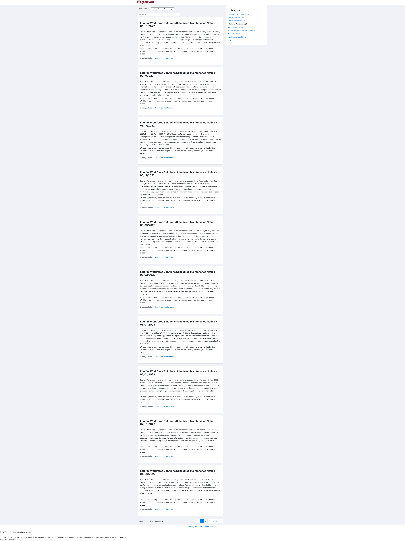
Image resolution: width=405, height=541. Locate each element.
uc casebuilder (234, 34)
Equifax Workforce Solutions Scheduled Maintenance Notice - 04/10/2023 (178, 423)
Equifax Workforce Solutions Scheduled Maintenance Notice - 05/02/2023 (178, 273)
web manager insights (237, 37)
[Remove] (171, 9)
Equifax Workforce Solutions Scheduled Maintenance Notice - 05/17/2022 (178, 124)
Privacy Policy (193, 526)
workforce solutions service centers (241, 30)
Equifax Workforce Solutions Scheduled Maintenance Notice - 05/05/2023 (178, 224)
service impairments (236, 21)
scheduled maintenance (238, 14)
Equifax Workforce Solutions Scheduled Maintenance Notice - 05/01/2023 (178, 323)
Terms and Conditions (208, 526)
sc (229, 40)
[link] (198, 521)
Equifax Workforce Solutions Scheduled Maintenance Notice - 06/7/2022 (178, 74)
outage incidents (235, 27)
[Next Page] (221, 521)
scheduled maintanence (164, 58)
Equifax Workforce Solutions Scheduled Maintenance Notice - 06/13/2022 (178, 25)
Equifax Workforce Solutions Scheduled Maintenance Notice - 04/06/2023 (178, 472)
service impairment (236, 17)
